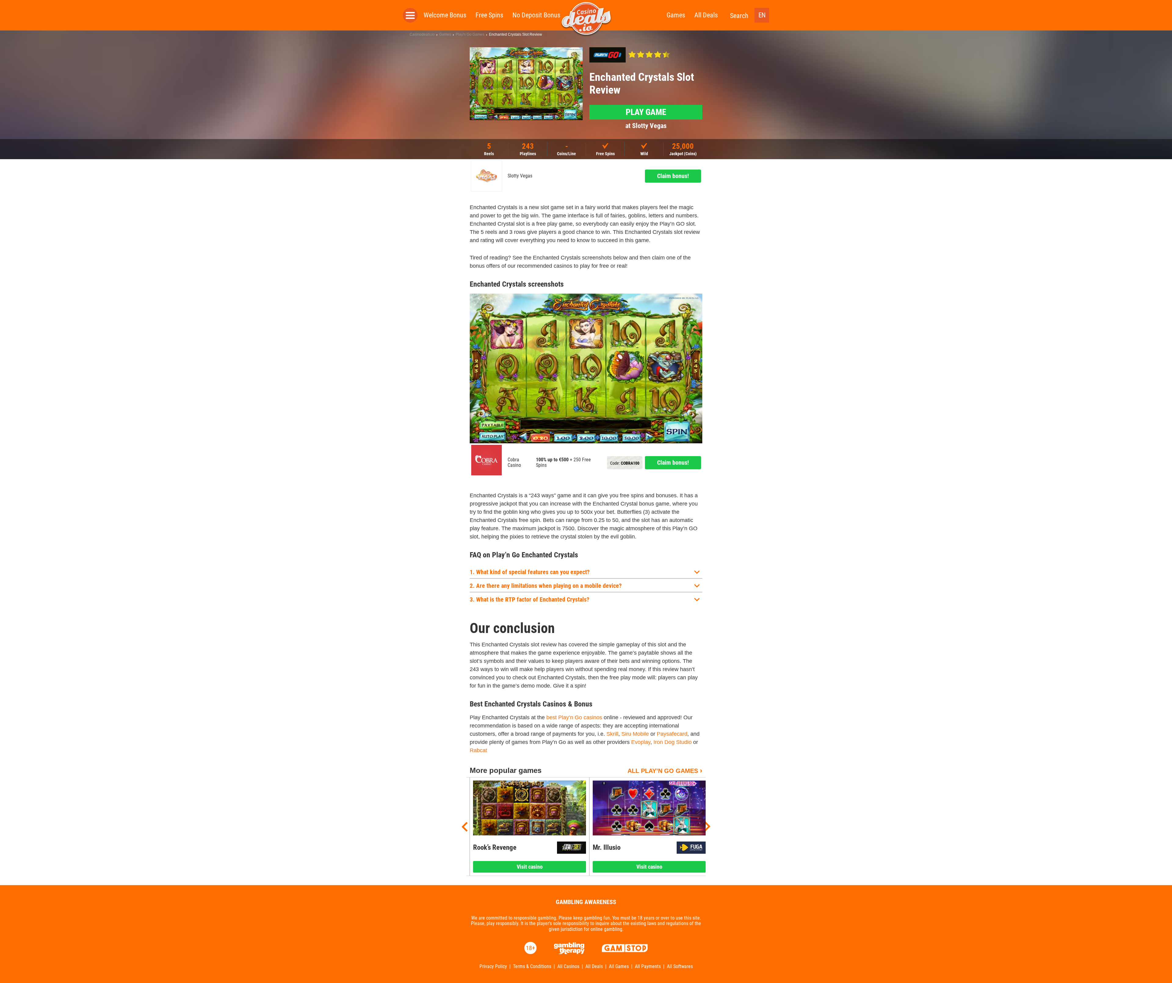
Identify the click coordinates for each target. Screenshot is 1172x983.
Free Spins (489, 15)
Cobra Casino (514, 462)
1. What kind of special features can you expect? (530, 572)
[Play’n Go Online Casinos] (607, 55)
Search (739, 16)
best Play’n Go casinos (574, 717)
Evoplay (640, 742)
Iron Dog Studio (672, 742)
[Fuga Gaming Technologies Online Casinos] (691, 848)
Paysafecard (672, 734)
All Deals (706, 15)
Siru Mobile (635, 734)
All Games (619, 966)
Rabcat (478, 750)
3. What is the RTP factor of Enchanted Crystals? (529, 599)
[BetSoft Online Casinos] (571, 848)
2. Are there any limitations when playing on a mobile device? (546, 585)
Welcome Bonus (445, 15)
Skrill (612, 734)
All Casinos (568, 966)
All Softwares (680, 966)
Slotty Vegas (520, 176)
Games (676, 15)
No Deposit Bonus (536, 15)
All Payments (648, 966)
